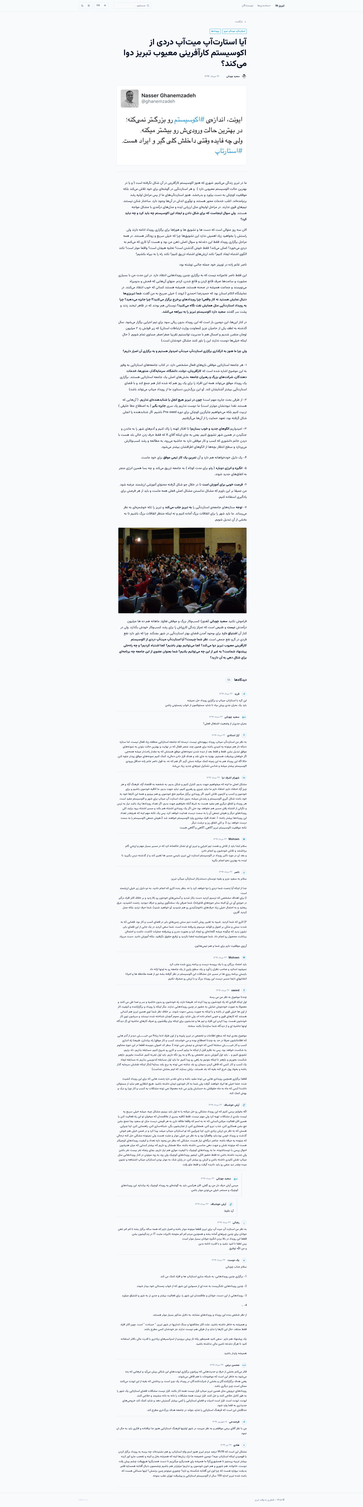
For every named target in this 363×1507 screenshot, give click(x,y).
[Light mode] (89, 5)
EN (98, 5)
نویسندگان (247, 6)
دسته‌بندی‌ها (264, 6)
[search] (132, 5)
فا (105, 5)
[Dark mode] (82, 5)
